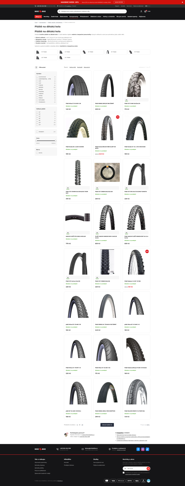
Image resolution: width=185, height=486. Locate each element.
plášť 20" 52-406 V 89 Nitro (73, 411)
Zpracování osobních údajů (42, 473)
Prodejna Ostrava (69, 465)
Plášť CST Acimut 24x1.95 (73, 281)
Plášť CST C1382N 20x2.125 (102, 281)
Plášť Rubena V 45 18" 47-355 (133, 281)
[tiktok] (147, 449)
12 (77, 424)
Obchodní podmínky (41, 462)
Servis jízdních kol (98, 462)
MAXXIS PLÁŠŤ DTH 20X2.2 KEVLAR (76, 236)
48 (82, 424)
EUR (149, 6)
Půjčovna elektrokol (138, 6)
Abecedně (87, 67)
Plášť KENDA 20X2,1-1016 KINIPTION (105, 411)
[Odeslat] (148, 468)
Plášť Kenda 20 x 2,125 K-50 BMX (75, 146)
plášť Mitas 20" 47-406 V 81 (73, 324)
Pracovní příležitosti (40, 470)
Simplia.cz (60, 480)
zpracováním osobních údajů (132, 474)
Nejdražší (79, 67)
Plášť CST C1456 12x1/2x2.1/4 (132, 103)
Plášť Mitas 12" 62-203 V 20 (73, 103)
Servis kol (129, 6)
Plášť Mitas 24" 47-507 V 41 (73, 367)
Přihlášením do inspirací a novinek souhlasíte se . (137, 473)
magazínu (120, 433)
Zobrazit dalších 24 (107, 424)
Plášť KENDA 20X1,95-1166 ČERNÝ (104, 103)
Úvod (36, 22)
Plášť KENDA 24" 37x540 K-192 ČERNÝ (105, 324)
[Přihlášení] (141, 11)
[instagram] (143, 449)
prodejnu (68, 6)
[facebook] (138, 449)
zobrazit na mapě (121, 450)
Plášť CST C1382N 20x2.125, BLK (104, 191)
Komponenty (42, 22)
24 (79, 424)
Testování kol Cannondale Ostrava (126, 435)
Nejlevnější (73, 67)
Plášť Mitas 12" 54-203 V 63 (102, 367)
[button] (182, 2)
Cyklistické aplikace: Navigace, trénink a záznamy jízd (132, 440)
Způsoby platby (39, 468)
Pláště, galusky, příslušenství (55, 22)
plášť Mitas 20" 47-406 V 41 (132, 324)
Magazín (117, 6)
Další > (148, 424)
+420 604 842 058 (84, 436)
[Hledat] (59, 11)
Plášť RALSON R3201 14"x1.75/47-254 (135, 411)
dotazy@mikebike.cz (88, 434)
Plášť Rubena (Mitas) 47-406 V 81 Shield (136, 367)
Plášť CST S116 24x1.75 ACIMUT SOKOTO (136, 191)
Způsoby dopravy (40, 465)
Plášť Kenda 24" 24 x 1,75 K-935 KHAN (135, 146)
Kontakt (123, 6)
